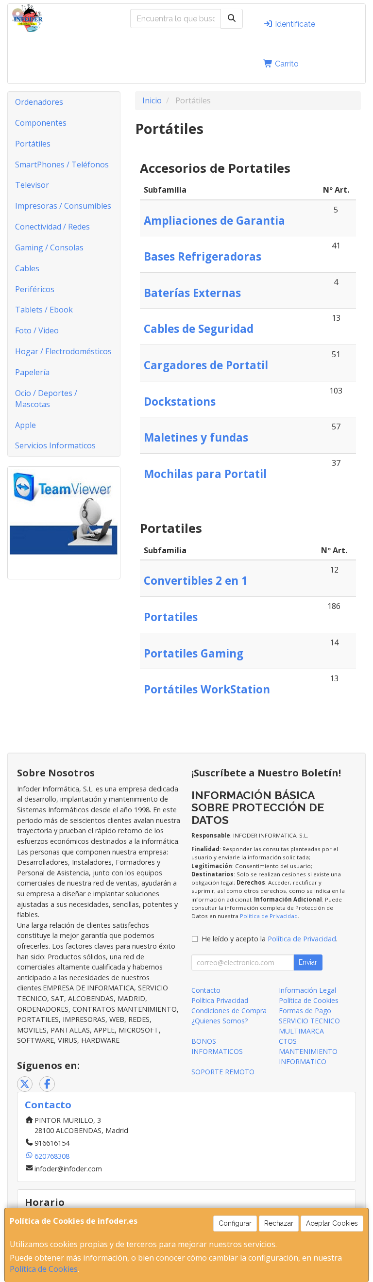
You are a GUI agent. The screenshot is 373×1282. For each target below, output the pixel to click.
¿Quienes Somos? (219, 1020)
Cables (27, 268)
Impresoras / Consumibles (63, 205)
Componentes (41, 122)
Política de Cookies (44, 1269)
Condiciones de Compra (229, 1010)
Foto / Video (37, 330)
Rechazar (278, 1223)
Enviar (308, 962)
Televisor (32, 185)
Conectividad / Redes (52, 226)
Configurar (235, 1223)
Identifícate (294, 24)
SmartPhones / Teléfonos (62, 164)
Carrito (286, 63)
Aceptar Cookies (332, 1223)
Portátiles (33, 143)
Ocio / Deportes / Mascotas (46, 399)
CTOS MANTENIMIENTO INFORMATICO (308, 1051)
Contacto (205, 990)
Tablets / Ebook (44, 309)
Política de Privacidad (269, 916)
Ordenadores (39, 102)
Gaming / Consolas (49, 247)
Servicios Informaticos (55, 445)
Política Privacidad (219, 1000)
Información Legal (307, 990)
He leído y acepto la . (270, 938)
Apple (25, 425)
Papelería (32, 372)
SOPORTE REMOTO (222, 1071)
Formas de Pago (305, 1010)
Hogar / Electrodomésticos (63, 351)
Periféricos (34, 289)
